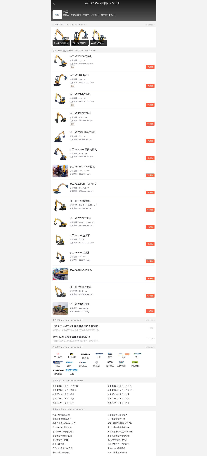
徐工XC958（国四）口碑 (63, 402)
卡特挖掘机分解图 (60, 439)
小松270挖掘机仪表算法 (118, 444)
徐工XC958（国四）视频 (63, 398)
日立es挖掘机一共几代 (62, 448)
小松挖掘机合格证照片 (117, 414)
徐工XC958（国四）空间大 (64, 390)
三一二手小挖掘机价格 (117, 452)
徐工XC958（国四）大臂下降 (65, 385)
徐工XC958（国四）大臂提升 (120, 390)
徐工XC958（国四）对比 (118, 394)
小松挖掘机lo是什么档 (62, 435)
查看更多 (149, 347)
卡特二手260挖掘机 (61, 452)
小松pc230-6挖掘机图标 (63, 431)
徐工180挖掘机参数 (61, 414)
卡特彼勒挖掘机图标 (116, 448)
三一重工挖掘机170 (116, 418)
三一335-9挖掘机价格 (62, 427)
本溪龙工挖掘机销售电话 (118, 435)
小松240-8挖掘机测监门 (63, 418)
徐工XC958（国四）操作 (118, 402)
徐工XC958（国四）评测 (118, 398)
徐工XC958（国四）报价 (63, 394)
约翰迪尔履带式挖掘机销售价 (120, 431)
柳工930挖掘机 (59, 444)
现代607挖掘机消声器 (117, 439)
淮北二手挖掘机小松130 (118, 427)
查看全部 (149, 24)
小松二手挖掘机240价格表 (64, 423)
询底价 (150, 67)
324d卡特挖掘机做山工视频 (120, 423)
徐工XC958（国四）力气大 (119, 385)
